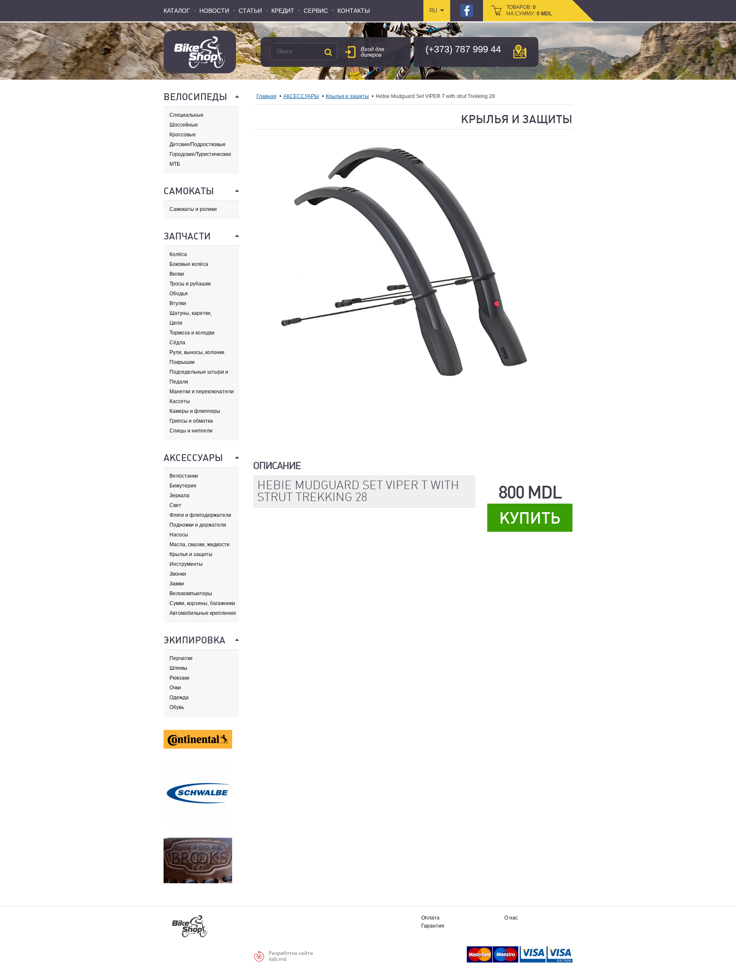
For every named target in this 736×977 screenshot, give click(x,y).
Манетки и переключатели (202, 392)
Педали (179, 382)
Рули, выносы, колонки (197, 352)
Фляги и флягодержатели (200, 515)
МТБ (175, 164)
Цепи (176, 323)
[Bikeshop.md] (200, 52)
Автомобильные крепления (203, 613)
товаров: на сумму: (529, 10)
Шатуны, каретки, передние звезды (191, 313)
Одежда (179, 697)
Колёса (178, 254)
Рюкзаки (180, 678)
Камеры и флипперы (195, 411)
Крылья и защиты (191, 554)
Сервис (316, 10)
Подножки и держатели (198, 525)
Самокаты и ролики (193, 209)
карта (519, 51)
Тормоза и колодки (192, 333)
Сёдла (177, 343)
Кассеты (180, 401)
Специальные (187, 115)
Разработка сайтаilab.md (291, 956)
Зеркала (180, 496)
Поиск (327, 52)
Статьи (250, 10)
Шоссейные (184, 125)
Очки (175, 688)
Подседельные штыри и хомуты (199, 372)
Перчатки (181, 658)
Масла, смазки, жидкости (200, 545)
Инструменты (186, 564)
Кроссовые (183, 135)
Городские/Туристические (200, 154)
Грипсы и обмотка (191, 421)
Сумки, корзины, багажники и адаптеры (202, 603)
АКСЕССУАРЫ (301, 96)
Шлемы (178, 668)
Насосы (179, 535)
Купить (530, 518)
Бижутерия (183, 486)
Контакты (353, 10)
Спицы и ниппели (191, 431)
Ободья (179, 294)
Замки (177, 584)
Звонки (178, 574)
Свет (175, 505)
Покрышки (182, 362)
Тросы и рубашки (190, 284)
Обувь (177, 707)
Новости (214, 10)
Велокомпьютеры (191, 594)
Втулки (178, 303)
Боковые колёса (189, 264)
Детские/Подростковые (198, 144)
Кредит (282, 10)
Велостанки (184, 476)
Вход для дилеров (372, 52)
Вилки (177, 274)
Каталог (177, 10)
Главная (266, 96)
